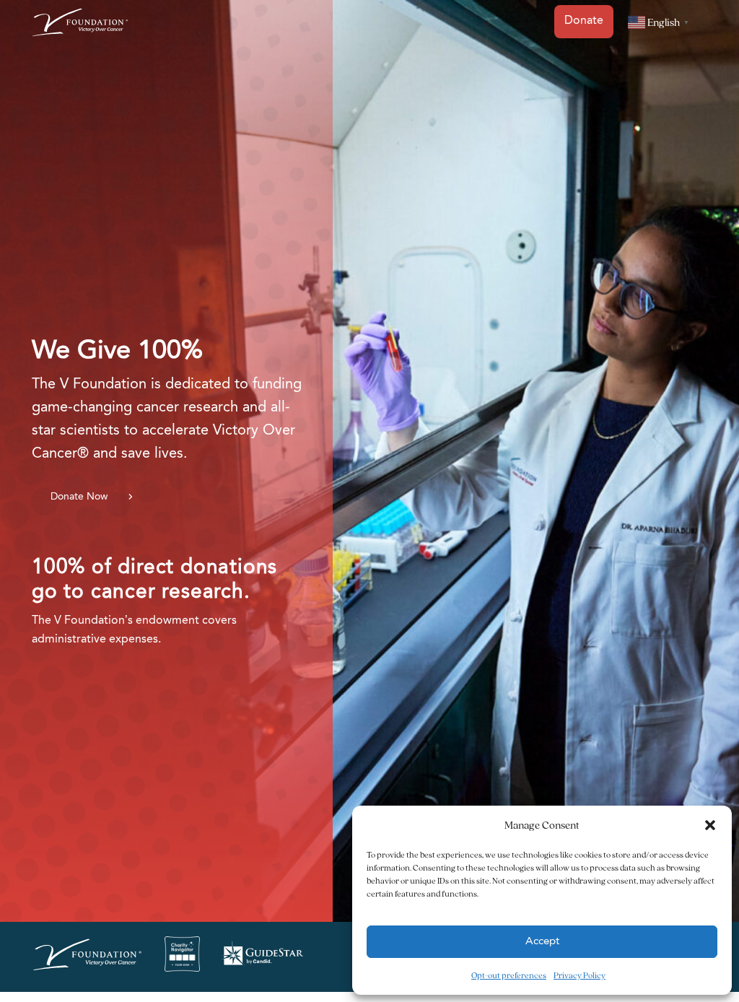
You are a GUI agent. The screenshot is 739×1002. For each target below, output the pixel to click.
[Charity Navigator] (182, 956)
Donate (583, 21)
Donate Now (79, 497)
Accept (542, 941)
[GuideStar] (262, 956)
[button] (710, 825)
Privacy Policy (579, 975)
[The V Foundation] (87, 957)
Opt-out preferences (508, 975)
